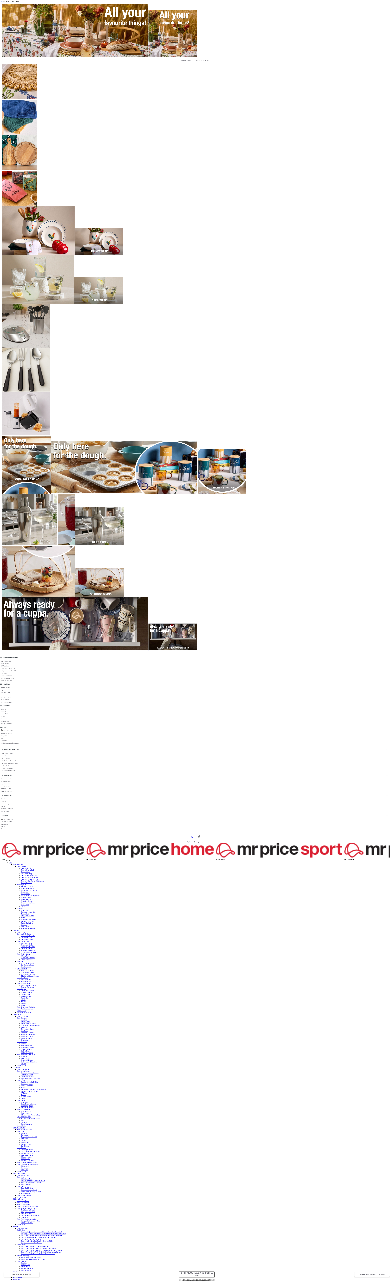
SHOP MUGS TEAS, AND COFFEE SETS (197, 1274)
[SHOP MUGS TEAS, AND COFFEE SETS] (99, 650)
